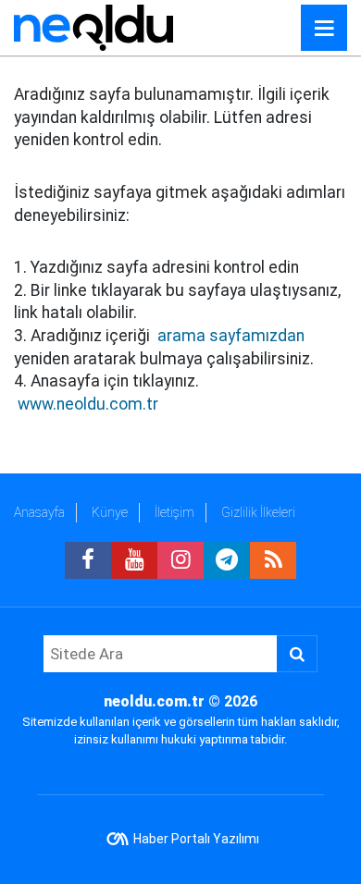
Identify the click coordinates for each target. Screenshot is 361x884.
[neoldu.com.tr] (93, 26)
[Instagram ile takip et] (180, 560)
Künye (110, 512)
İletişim (174, 512)
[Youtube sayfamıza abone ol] (134, 560)
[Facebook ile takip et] (88, 560)
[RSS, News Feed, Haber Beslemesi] (273, 560)
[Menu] (324, 29)
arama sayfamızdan (231, 335)
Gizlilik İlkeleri (258, 512)
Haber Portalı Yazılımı (196, 838)
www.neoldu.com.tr (88, 404)
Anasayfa (39, 512)
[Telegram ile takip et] (227, 560)
